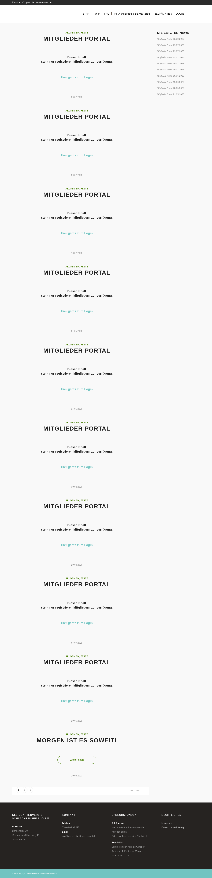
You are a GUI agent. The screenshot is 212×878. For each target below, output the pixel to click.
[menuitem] (87, 14)
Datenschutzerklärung (172, 827)
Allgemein (72, 32)
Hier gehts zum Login (77, 77)
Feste (84, 32)
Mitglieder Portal (76, 38)
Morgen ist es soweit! (77, 740)
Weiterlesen (77, 759)
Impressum (167, 823)
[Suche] (189, 14)
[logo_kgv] (22, 14)
